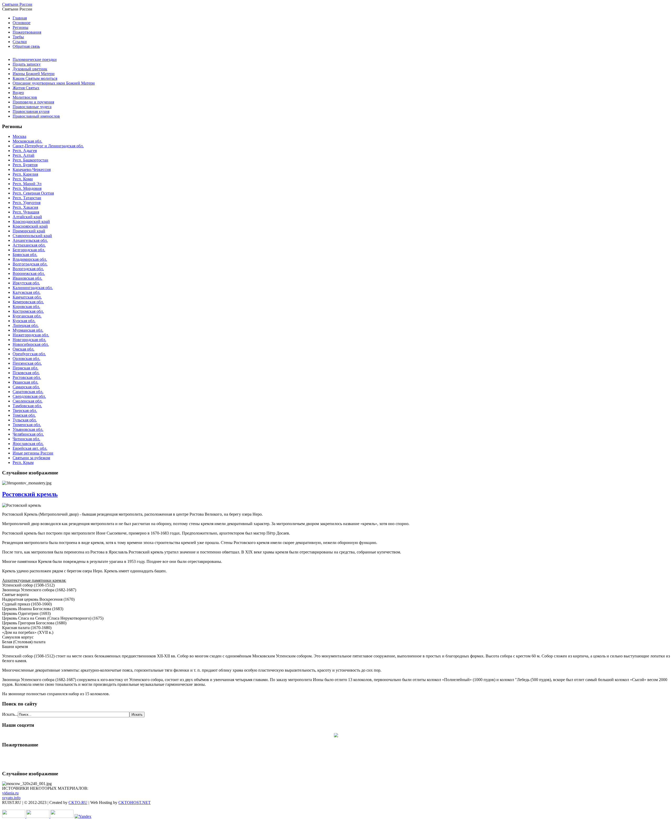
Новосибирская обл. (31, 344)
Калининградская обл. (33, 287)
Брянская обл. (25, 254)
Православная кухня (31, 111)
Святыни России (17, 4)
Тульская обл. (25, 420)
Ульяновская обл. (28, 429)
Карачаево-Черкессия (32, 169)
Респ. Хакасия (25, 207)
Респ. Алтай (23, 155)
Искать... (10, 714)
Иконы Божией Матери (34, 73)
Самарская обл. (26, 387)
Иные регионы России (33, 453)
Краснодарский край (31, 221)
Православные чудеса (32, 106)
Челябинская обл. (28, 434)
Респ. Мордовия (27, 188)
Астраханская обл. (29, 245)
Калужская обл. (26, 292)
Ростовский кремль (30, 494)
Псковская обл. (26, 372)
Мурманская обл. (28, 330)
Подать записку (27, 64)
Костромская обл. (28, 311)
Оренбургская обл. (29, 354)
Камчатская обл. (27, 297)
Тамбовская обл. (27, 406)
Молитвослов (25, 97)
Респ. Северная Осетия (33, 193)
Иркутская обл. (26, 283)
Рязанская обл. (25, 382)
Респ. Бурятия (25, 165)
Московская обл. (27, 141)
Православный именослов (36, 116)
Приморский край (29, 231)
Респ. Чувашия (26, 212)
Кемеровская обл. (28, 302)
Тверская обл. (25, 410)
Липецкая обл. (26, 325)
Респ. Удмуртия (26, 202)
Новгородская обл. (29, 339)
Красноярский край (30, 226)
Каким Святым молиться (35, 78)
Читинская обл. (26, 439)
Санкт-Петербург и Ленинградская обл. (48, 146)
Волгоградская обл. (30, 264)
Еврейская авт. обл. (30, 448)
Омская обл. (23, 349)
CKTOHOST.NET (134, 802)
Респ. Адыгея (25, 150)
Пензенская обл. (27, 363)
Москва (19, 136)
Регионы (20, 27)
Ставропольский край (32, 235)
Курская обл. (24, 320)
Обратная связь (26, 46)
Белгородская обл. (29, 250)
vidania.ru (10, 793)
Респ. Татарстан (27, 198)
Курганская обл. (27, 316)
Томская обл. (24, 415)
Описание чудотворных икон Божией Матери (54, 83)
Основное (21, 22)
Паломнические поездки (35, 59)
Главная (20, 18)
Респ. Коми (23, 179)
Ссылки (20, 41)
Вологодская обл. (28, 268)
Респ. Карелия (25, 174)
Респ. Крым (23, 462)
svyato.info (11, 798)
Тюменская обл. (27, 424)
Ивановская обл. (27, 278)
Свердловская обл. (29, 396)
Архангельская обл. (30, 240)
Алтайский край (27, 217)
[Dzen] (336, 736)
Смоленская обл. (28, 401)
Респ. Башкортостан (30, 160)
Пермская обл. (25, 368)
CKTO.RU (78, 802)
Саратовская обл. (28, 391)
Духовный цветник (30, 69)
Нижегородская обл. (31, 335)
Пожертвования (27, 32)
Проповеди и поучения (33, 102)
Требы (18, 37)
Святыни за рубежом (31, 458)
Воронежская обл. (29, 273)
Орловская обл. (26, 358)
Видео (18, 92)
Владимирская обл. (30, 259)
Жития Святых (26, 88)
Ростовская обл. (27, 377)
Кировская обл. (26, 306)
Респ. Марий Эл (27, 183)
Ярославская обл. (28, 443)
